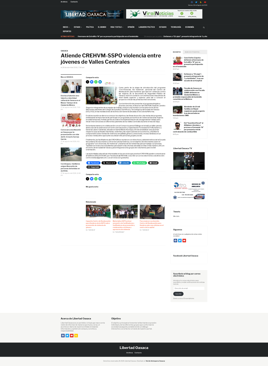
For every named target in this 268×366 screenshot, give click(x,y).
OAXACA (64, 51)
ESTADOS (162, 27)
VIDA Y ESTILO (116, 27)
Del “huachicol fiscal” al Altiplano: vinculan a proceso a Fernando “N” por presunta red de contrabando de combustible (188, 127)
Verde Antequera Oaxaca (155, 361)
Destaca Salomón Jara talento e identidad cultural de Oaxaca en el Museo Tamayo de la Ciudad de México (70, 100)
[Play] (189, 160)
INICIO (65, 27)
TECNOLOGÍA (176, 27)
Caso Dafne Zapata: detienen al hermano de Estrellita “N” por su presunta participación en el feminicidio (84, 36)
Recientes (177, 52)
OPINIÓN (131, 27)
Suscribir (178, 294)
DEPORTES (67, 31)
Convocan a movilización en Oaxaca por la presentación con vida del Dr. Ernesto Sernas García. (71, 134)
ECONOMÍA (189, 27)
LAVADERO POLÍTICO (147, 27)
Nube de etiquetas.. (192, 52)
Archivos (64, 2)
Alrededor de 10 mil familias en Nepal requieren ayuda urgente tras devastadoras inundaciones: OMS (189, 111)
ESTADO (77, 27)
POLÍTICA (90, 27)
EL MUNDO (102, 27)
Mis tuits (176, 216)
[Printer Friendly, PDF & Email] (109, 83)
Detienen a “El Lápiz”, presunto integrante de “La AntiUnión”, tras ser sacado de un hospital (191, 36)
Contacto (74, 2)
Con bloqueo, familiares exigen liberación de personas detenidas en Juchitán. (70, 167)
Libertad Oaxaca (134, 348)
